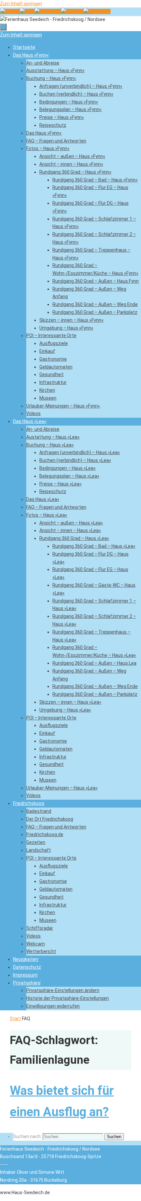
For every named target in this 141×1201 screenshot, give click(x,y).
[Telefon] (10, 11)
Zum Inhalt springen (21, 3)
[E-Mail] (27, 11)
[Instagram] (97, 11)
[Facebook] (47, 11)
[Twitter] (72, 11)
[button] (26, 982)
